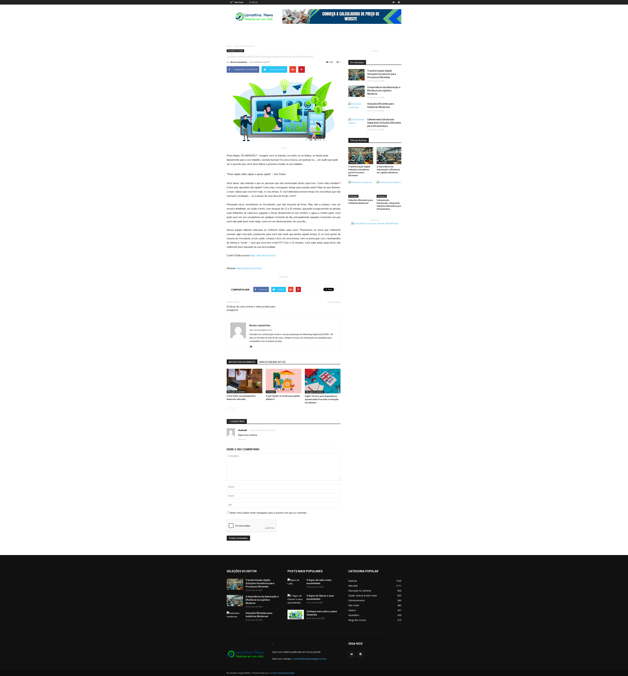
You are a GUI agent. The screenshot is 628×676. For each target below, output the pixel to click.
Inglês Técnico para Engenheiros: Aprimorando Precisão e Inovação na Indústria (322, 399)
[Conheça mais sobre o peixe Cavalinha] (296, 614)
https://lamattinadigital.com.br (260, 330)
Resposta (242, 439)
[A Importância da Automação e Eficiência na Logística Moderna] (356, 91)
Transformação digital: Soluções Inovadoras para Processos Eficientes (381, 74)
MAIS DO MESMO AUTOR (272, 362)
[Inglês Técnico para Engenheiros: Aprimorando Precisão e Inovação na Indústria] (322, 381)
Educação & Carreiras (245, 46)
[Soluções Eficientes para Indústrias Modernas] (356, 108)
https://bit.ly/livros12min (262, 255)
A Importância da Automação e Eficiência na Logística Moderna (383, 90)
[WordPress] (398, 2)
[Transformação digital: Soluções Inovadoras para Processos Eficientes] (356, 74)
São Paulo (353, 605)
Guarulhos (353, 615)
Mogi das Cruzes (357, 620)
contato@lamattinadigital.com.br (309, 658)
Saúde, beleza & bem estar (362, 595)
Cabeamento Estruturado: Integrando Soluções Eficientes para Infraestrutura (384, 122)
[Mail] (393, 2)
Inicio (229, 46)
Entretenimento (356, 600)
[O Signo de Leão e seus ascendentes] (296, 584)
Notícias (352, 580)
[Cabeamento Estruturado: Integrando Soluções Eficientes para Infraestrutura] (356, 123)
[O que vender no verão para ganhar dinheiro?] (283, 381)
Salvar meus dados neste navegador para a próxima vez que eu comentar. (268, 512)
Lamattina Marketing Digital (282, 673)
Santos (352, 610)
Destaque (271, 392)
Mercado (353, 585)
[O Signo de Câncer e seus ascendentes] (296, 600)
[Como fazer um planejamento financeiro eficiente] (244, 381)
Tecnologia (354, 162)
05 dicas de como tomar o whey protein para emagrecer (251, 308)
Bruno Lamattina (239, 62)
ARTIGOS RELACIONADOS (242, 362)
